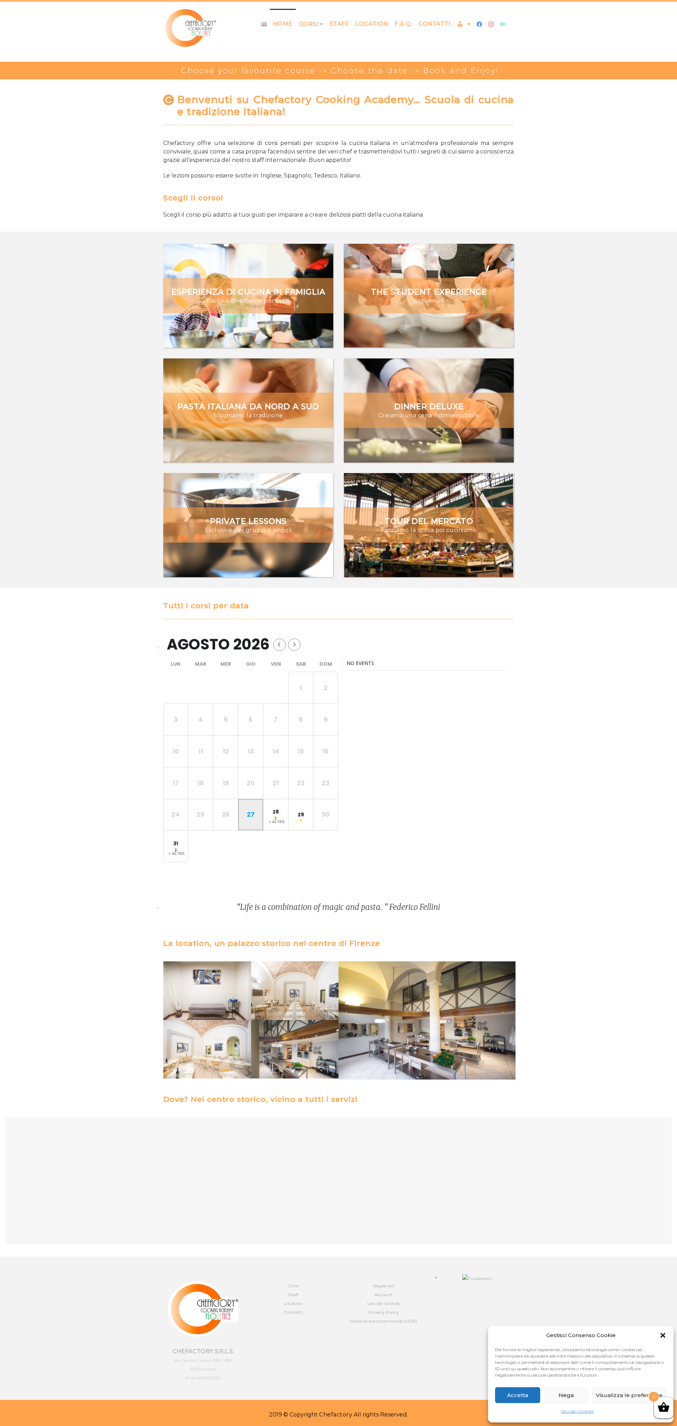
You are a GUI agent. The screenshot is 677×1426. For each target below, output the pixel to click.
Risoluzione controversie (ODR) (383, 1321)
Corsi (293, 1285)
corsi (308, 24)
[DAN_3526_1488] (427, 1020)
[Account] (463, 23)
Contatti (434, 23)
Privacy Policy (383, 1312)
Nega (566, 1395)
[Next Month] (294, 645)
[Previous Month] (279, 645)
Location (371, 23)
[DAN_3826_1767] (207, 990)
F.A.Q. (403, 23)
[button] (662, 1335)
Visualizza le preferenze (629, 1395)
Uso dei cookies (577, 1411)
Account (383, 1294)
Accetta (517, 1395)
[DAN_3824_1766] (295, 990)
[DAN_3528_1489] (295, 1049)
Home (283, 23)
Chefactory (335, 1414)
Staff (339, 23)
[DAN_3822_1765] (207, 1049)
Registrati (384, 1285)
